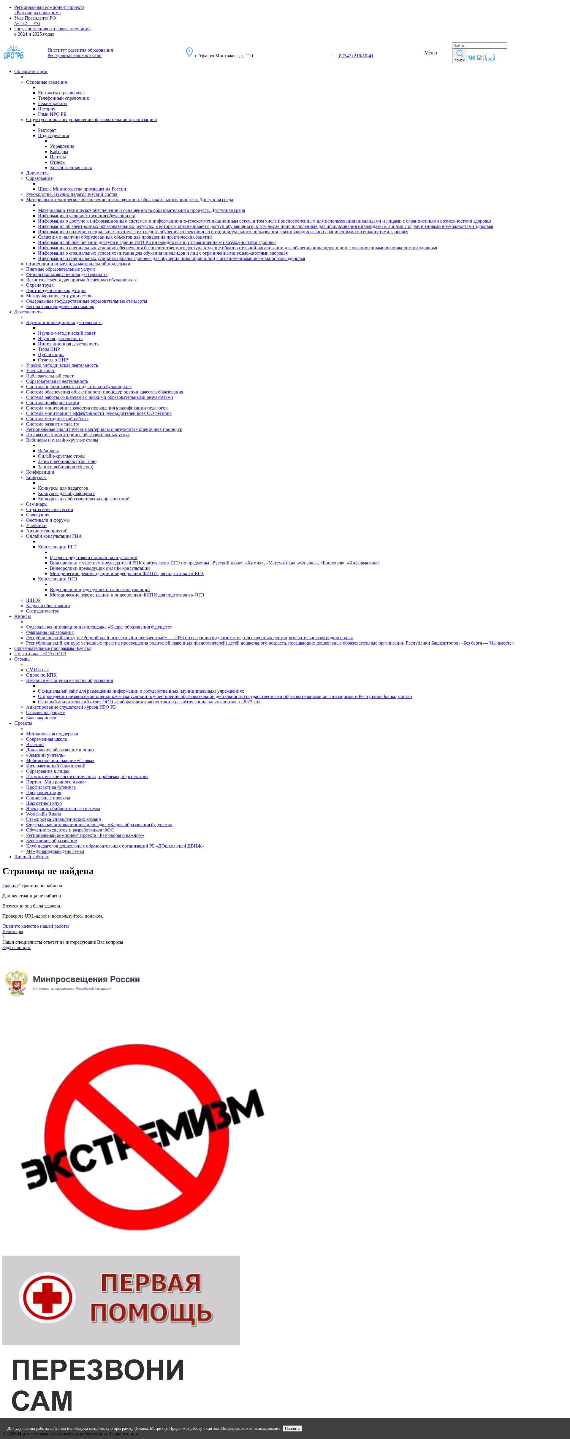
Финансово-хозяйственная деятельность (66, 274)
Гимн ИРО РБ (52, 114)
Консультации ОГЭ (57, 578)
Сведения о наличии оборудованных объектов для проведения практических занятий (125, 236)
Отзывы (22, 658)
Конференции (40, 472)
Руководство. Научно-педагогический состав (72, 194)
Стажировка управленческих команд (63, 819)
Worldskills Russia (43, 813)
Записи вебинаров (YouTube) (67, 461)
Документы (38, 172)
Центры (58, 156)
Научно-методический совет (67, 333)
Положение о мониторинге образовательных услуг (78, 434)
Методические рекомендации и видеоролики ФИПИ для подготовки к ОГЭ (127, 594)
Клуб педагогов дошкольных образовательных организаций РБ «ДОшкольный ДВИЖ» (115, 845)
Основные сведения (46, 82)
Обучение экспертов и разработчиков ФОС (70, 829)
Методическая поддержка (52, 733)
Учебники (36, 525)
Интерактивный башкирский (56, 765)
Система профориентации (52, 402)
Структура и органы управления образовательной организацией (91, 119)
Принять (292, 1428)
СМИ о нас (37, 669)
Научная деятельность (60, 338)
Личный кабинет (31, 856)
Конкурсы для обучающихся (66, 493)
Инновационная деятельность (68, 343)
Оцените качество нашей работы (35, 926)
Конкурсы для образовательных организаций (84, 498)
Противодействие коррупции (56, 290)
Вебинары (48, 450)
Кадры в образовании (48, 605)
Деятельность (28, 311)
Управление (62, 146)
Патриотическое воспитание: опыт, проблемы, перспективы (87, 776)
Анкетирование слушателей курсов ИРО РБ (71, 707)
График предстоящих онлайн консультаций (93, 557)
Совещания (37, 514)
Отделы (58, 162)
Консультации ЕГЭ (57, 546)
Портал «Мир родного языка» (56, 781)
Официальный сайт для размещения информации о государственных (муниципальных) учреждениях (141, 691)
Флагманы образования (50, 632)
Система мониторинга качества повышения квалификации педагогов (97, 407)
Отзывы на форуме (45, 712)
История (46, 108)
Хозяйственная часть (71, 167)
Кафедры (59, 151)
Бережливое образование (51, 840)
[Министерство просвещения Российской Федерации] (72, 1014)
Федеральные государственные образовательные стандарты (86, 301)
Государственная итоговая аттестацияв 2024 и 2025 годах (52, 31)
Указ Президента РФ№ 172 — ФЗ (35, 20)
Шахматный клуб (44, 803)
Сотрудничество (42, 610)
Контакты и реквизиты (61, 92)
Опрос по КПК (41, 675)
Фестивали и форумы (48, 520)
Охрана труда (39, 285)
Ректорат (47, 130)
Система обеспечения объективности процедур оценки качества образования (104, 391)
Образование (39, 178)
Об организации (31, 71)
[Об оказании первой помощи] (121, 1343)
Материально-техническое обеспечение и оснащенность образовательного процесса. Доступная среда (129, 199)
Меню (431, 52)
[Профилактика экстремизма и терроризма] (143, 1252)
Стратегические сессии (49, 509)
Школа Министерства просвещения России (82, 188)
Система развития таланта (52, 423)
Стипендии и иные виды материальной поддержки (78, 263)
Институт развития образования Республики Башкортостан (80, 52)
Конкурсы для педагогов (63, 488)
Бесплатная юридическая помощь (60, 306)
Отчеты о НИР (53, 359)
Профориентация (43, 792)
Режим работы (52, 103)
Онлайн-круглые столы (62, 455)
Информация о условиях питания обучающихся (86, 215)
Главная (10, 885)
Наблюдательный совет (50, 375)
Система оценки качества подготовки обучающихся (79, 386)
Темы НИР (49, 349)
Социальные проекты (48, 797)
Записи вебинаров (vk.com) (65, 466)
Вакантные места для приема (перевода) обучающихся (81, 279)
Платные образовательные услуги (60, 269)
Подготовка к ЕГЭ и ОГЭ (40, 653)
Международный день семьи (55, 851)
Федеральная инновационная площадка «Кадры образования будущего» (99, 626)
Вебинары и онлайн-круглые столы (62, 439)
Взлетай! (35, 744)
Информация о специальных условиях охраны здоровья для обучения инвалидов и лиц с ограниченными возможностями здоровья (171, 258)
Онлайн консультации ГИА (54, 536)
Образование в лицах (47, 771)
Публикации (51, 354)
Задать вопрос (16, 947)
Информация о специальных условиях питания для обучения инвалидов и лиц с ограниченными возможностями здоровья (163, 253)
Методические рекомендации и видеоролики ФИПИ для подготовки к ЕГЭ (127, 573)
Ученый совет (40, 370)
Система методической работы (57, 418)
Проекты (23, 723)
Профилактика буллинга (51, 787)
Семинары (37, 504)
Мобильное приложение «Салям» (60, 760)
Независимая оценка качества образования (69, 680)
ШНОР (33, 600)
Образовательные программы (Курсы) (52, 648)
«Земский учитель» (45, 755)
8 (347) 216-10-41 (356, 55)
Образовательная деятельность (57, 381)
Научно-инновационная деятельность (64, 322)
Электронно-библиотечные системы (63, 808)
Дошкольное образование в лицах (60, 749)
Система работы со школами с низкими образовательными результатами (99, 397)
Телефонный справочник (63, 98)
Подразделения (53, 135)
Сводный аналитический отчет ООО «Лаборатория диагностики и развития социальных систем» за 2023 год (149, 701)
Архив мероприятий (47, 530)
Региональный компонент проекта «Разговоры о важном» (49, 10)
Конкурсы (36, 477)
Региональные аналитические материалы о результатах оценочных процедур (104, 429)
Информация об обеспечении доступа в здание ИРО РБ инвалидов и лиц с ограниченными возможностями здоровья (157, 242)
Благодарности (41, 717)
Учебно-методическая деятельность (62, 365)
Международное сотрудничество (59, 295)
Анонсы (22, 616)
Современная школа (46, 739)
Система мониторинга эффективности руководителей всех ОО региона (99, 413)
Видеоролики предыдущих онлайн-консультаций (100, 568)
